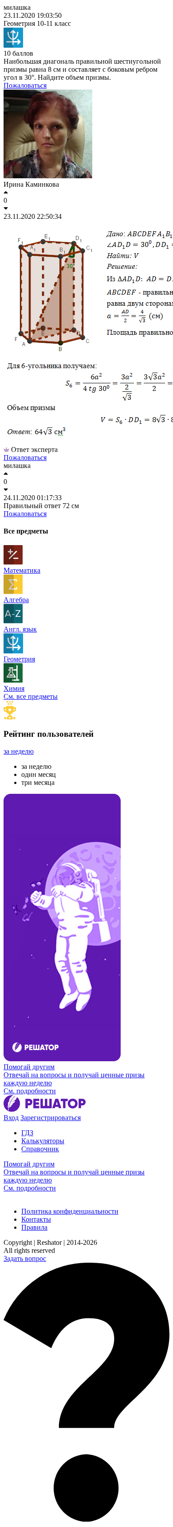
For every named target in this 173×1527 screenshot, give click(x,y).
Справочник (40, 1149)
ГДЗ (27, 1133)
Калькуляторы (42, 1141)
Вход (11, 1117)
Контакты (36, 1219)
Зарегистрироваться (50, 1117)
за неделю (19, 751)
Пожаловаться (25, 85)
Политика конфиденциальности (69, 1211)
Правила (34, 1227)
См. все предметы (31, 696)
